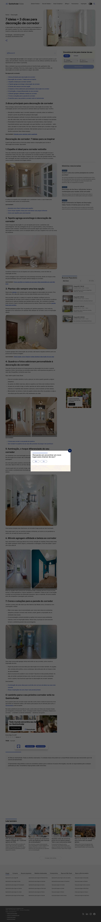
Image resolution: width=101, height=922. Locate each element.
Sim (44, 461)
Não (36, 461)
